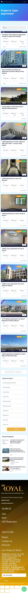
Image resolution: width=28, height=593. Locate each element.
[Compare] (25, 66)
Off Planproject (9, 521)
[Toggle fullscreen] (7, 587)
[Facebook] (3, 526)
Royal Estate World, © (5, 583)
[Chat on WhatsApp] (24, 589)
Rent (4, 517)
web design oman (14, 583)
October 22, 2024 (22, 83)
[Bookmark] (23, 66)
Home (5, 537)
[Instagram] (7, 526)
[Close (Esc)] (17, 587)
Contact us (7, 541)
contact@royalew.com (7, 503)
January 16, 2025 (22, 46)
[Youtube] (11, 526)
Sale (4, 514)
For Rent (24, 52)
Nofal (4, 46)
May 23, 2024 (23, 366)
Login (24, 1)
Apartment (19, 52)
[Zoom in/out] (2, 587)
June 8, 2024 (23, 295)
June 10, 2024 (23, 225)
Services (6, 545)
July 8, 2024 (23, 118)
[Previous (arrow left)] (2, 591)
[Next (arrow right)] (7, 591)
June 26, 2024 (23, 155)
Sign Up (6, 580)
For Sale (24, 89)
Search (16, 429)
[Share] (12, 587)
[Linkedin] (15, 526)
